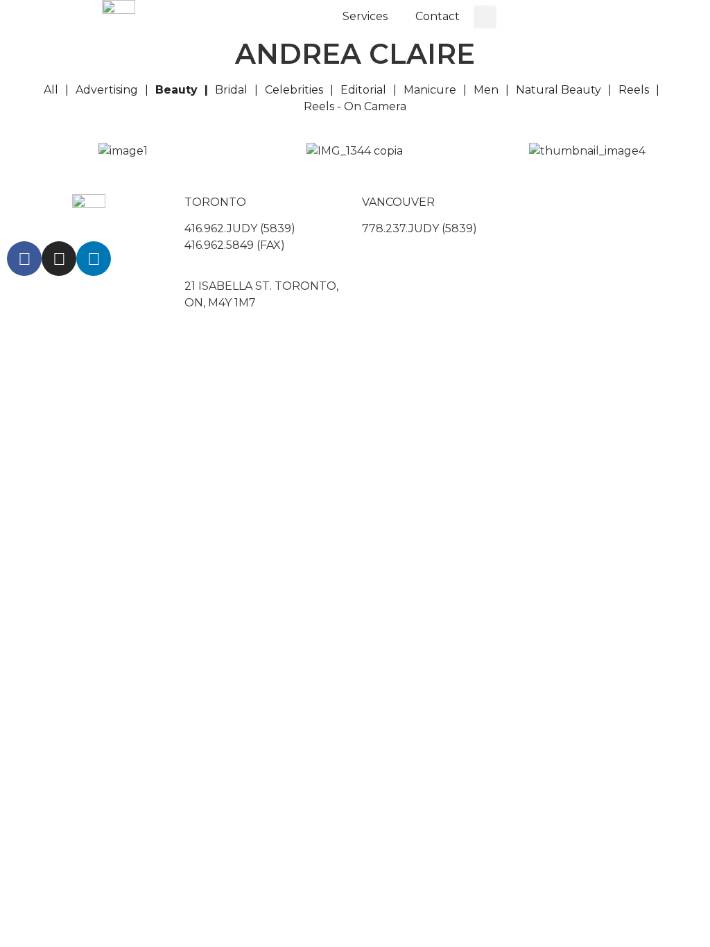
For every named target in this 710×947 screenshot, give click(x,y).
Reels (633, 89)
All (51, 89)
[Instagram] (59, 258)
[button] (485, 17)
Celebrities (294, 89)
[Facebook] (24, 258)
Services (365, 16)
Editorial (363, 89)
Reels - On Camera (355, 106)
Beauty (176, 89)
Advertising (107, 89)
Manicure (430, 89)
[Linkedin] (93, 258)
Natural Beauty (558, 89)
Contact (437, 16)
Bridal (231, 89)
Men (486, 89)
